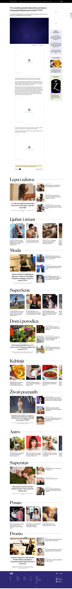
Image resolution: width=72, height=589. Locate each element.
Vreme (31, 580)
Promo (23, 555)
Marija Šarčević (54, 94)
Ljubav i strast (26, 1)
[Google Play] (59, 579)
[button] (61, 231)
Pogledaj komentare (39, 169)
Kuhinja (45, 1)
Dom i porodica (41, 1)
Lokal (24, 580)
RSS (36, 582)
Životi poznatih (33, 1)
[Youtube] (61, 573)
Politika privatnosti (38, 580)
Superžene (36, 1)
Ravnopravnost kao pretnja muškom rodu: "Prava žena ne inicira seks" (55, 97)
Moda (29, 1)
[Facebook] (56, 573)
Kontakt (37, 583)
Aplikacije (37, 581)
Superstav (50, 1)
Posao (11, 522)
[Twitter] (58, 573)
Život (10, 580)
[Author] (56, 86)
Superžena (18, 580)
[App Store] (59, 582)
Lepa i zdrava (21, 1)
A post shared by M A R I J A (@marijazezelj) (29, 75)
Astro (47, 1)
